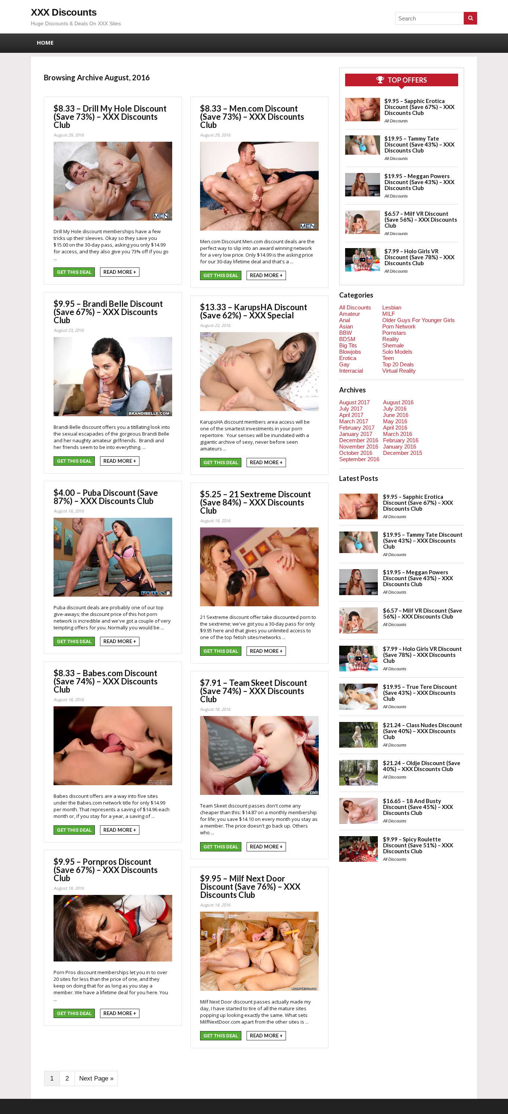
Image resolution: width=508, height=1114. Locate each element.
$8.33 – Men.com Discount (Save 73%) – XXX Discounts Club (252, 116)
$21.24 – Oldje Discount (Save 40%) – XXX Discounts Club (421, 766)
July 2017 (351, 408)
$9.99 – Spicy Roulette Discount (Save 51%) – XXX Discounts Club (418, 845)
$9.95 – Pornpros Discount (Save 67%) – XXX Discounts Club (106, 870)
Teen (388, 358)
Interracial (351, 370)
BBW (345, 333)
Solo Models (397, 352)
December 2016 (358, 440)
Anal (344, 320)
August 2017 (354, 402)
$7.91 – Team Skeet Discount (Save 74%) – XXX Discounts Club (253, 691)
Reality (390, 339)
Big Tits (348, 345)
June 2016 (395, 415)
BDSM (347, 339)
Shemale (393, 345)
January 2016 (399, 446)
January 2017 (355, 434)
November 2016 (358, 446)
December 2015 (402, 453)
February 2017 (356, 427)
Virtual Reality (399, 370)
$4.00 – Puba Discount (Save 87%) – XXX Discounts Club (106, 497)
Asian (346, 326)
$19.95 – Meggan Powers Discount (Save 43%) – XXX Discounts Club (419, 182)
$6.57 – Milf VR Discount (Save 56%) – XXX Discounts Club (421, 219)
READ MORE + (119, 272)
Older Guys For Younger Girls (418, 320)
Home (45, 42)
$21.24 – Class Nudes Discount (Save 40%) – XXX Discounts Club (422, 731)
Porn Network (399, 326)
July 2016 (394, 408)
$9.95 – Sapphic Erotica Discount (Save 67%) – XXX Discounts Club (419, 106)
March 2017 (353, 421)
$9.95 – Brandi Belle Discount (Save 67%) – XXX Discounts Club (108, 312)
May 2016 (395, 421)
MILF (388, 314)
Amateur (349, 314)
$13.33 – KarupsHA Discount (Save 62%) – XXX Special (253, 311)
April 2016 (395, 427)
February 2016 (400, 440)
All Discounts (396, 121)
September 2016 (359, 459)
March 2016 (397, 434)
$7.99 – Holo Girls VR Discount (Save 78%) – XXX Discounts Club (419, 257)
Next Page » (96, 1078)
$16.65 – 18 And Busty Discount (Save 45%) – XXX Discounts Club (418, 806)
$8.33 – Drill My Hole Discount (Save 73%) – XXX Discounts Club (110, 116)
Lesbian (391, 307)
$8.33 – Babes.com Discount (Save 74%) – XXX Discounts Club (106, 681)
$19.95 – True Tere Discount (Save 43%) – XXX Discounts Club (420, 692)
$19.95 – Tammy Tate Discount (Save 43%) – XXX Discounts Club (419, 144)
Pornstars (394, 333)
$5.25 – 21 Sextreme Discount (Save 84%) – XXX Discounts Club (255, 502)
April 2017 (351, 415)
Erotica (347, 358)
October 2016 (355, 453)
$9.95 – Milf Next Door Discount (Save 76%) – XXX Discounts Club (250, 886)
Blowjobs (350, 352)
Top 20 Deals (398, 364)
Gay (344, 364)
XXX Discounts (64, 12)
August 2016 (398, 402)
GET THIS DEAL (74, 272)
